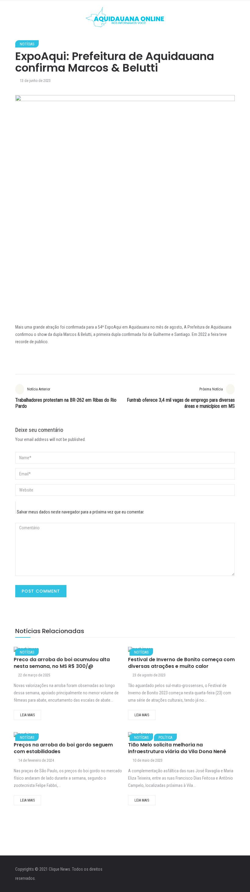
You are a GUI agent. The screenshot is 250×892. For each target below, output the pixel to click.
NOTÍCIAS (27, 44)
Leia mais (27, 715)
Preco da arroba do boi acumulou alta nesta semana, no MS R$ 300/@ (62, 663)
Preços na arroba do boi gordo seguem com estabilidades (63, 748)
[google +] (87, 651)
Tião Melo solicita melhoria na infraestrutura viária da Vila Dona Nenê (177, 748)
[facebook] (55, 651)
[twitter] (71, 651)
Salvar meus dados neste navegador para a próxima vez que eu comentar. (80, 511)
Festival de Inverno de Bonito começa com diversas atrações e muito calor (181, 663)
